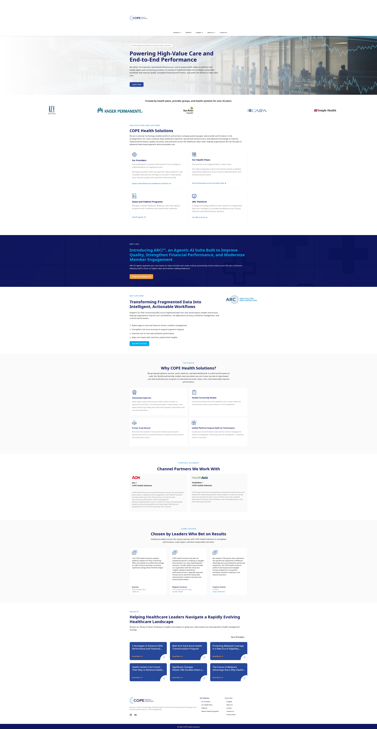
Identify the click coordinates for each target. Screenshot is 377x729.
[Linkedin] (131, 715)
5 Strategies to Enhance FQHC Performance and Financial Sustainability (147, 648)
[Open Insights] (202, 32)
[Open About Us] (214, 32)
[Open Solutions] (180, 32)
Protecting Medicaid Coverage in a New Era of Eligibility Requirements (228, 648)
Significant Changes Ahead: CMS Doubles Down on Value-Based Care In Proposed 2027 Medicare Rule (188, 671)
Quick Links (228, 698)
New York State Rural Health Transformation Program (187, 647)
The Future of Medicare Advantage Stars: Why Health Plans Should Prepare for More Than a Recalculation (228, 671)
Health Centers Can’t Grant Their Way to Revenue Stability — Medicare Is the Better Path (148, 669)
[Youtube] (135, 715)
